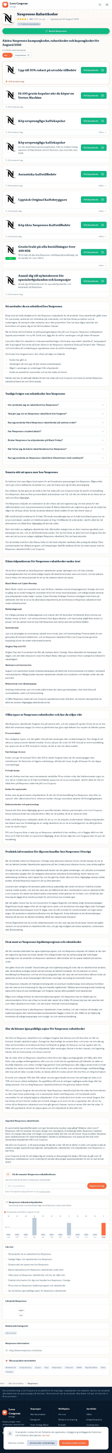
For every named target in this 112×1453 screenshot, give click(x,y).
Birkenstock (11, 1367)
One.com (69, 1367)
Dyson (38, 1367)
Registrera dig (97, 1186)
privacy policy (44, 1192)
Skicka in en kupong (67, 1419)
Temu (103, 1367)
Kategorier (35, 1419)
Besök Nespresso (58, 31)
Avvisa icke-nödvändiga (42, 1443)
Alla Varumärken (16, 1383)
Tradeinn (9, 1372)
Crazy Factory (26, 1367)
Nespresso (57, 1367)
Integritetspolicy (94, 1419)
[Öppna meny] (107, 4)
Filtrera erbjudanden (14, 50)
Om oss (62, 1414)
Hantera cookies (16, 1443)
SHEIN (79, 1367)
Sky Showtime (91, 1367)
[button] (7, 55)
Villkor (89, 1414)
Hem (2, 1383)
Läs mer (46, 1435)
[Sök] (100, 4)
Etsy (46, 1367)
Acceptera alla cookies (74, 1443)
